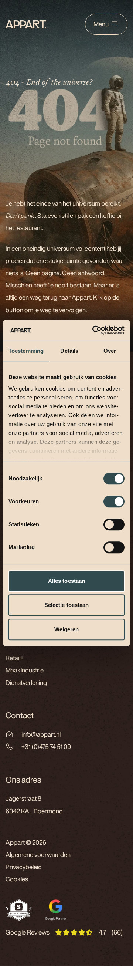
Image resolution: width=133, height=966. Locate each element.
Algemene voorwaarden (38, 854)
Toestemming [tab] (26, 351)
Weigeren (66, 629)
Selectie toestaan (66, 605)
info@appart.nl (41, 734)
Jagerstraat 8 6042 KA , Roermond (34, 804)
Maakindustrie (25, 670)
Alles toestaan (66, 581)
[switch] (114, 501)
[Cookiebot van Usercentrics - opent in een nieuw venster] (94, 330)
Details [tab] (69, 351)
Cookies (17, 879)
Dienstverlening (26, 682)
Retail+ (15, 657)
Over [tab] (109, 351)
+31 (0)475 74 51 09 (46, 746)
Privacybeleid (24, 866)
